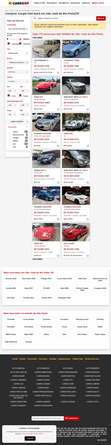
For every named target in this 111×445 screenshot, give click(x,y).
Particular (26, 44)
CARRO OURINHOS (68, 388)
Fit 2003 (46, 288)
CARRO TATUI (92, 402)
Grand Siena (82, 327)
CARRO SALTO (92, 392)
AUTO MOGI (68, 368)
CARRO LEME (68, 384)
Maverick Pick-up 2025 (100, 280)
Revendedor (16, 44)
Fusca (64, 327)
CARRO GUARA (43, 380)
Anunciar (75, 3)
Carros (12, 10)
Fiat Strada (28, 327)
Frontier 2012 (28, 298)
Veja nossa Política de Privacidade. (33, 433)
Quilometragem (13, 101)
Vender (22, 359)
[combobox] (18, 29)
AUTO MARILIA (18, 368)
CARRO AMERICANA (43, 372)
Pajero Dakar (100, 334)
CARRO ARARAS (93, 372)
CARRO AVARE (18, 376)
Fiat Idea (100, 319)
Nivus (46, 334)
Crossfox (46, 319)
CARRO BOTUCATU (92, 376)
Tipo (8, 49)
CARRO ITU (68, 380)
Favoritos (64, 3)
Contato (86, 3)
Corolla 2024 (11, 288)
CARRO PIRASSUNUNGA (43, 392)
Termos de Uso (92, 359)
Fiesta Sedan (46, 327)
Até (21, 87)
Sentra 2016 (46, 298)
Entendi (30, 438)
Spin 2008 (64, 288)
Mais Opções (17, 121)
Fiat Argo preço (82, 319)
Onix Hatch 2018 (28, 279)
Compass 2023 (100, 288)
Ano (8, 87)
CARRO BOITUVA (68, 376)
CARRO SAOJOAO (67, 396)
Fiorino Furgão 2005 (82, 289)
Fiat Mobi (11, 327)
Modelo (10, 68)
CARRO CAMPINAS (18, 380)
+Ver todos (37, 37)
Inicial (15, 359)
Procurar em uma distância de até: (17, 34)
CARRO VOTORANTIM (43, 406)
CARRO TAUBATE (18, 406)
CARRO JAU (18, 384)
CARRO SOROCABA (18, 402)
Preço (9, 110)
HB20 (100, 327)
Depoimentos (64, 359)
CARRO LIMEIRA (93, 384)
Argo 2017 (28, 288)
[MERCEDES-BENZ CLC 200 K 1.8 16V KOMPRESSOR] (76, 85)
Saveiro (29, 342)
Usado (25, 96)
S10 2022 (11, 298)
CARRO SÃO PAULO (43, 396)
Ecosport (64, 319)
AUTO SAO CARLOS (18, 372)
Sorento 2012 (10, 279)
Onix (64, 334)
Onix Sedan (82, 334)
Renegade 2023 (64, 298)
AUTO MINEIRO (43, 368)
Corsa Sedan (28, 319)
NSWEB (103, 440)
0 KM (13, 96)
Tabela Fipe (39, 3)
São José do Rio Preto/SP (22, 10)
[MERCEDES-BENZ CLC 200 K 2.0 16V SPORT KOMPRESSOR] (76, 159)
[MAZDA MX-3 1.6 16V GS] (46, 159)
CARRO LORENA (18, 388)
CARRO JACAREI (92, 380)
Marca (9, 58)
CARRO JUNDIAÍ (43, 384)
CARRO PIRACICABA (18, 392)
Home (6, 10)
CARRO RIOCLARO (68, 392)
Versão (10, 77)
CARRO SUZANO (68, 402)
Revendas (52, 3)
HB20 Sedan (11, 334)
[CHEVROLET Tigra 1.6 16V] (76, 49)
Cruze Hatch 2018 (64, 279)
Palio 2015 (82, 279)
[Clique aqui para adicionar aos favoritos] (58, 72)
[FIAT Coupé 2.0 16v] (76, 232)
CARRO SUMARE (43, 402)
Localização (11, 25)
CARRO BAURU (43, 376)
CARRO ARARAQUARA (68, 372)
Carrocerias (12, 127)
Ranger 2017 (46, 279)
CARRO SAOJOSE (92, 396)
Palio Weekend (11, 342)
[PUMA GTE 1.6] (76, 122)
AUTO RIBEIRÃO (92, 368)
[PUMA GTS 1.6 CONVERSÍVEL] (46, 85)
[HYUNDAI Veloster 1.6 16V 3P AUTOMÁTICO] (46, 122)
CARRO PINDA (93, 388)
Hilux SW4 (28, 334)
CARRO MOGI (43, 388)
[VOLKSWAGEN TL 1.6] (46, 49)
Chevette (11, 319)
